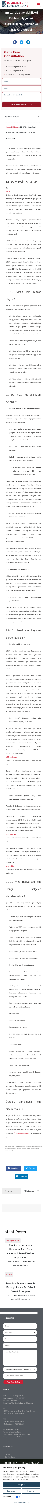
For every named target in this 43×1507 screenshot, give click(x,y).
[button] (38, 4)
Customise (11, 1491)
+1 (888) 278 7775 (18, 1396)
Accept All (21, 1485)
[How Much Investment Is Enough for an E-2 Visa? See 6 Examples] (20, 1286)
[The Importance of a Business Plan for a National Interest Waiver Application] (20, 1252)
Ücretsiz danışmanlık (21, 1133)
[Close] (40, 1465)
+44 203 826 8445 (12, 1400)
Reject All (31, 1491)
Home (8, 127)
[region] (21, 1485)
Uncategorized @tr (12, 1240)
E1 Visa (7, 1455)
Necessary (7, 1496)
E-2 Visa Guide (10, 1457)
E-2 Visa (9, 1274)
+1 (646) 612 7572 (19, 1398)
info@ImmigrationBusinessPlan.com (20, 1403)
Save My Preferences (21, 1502)
